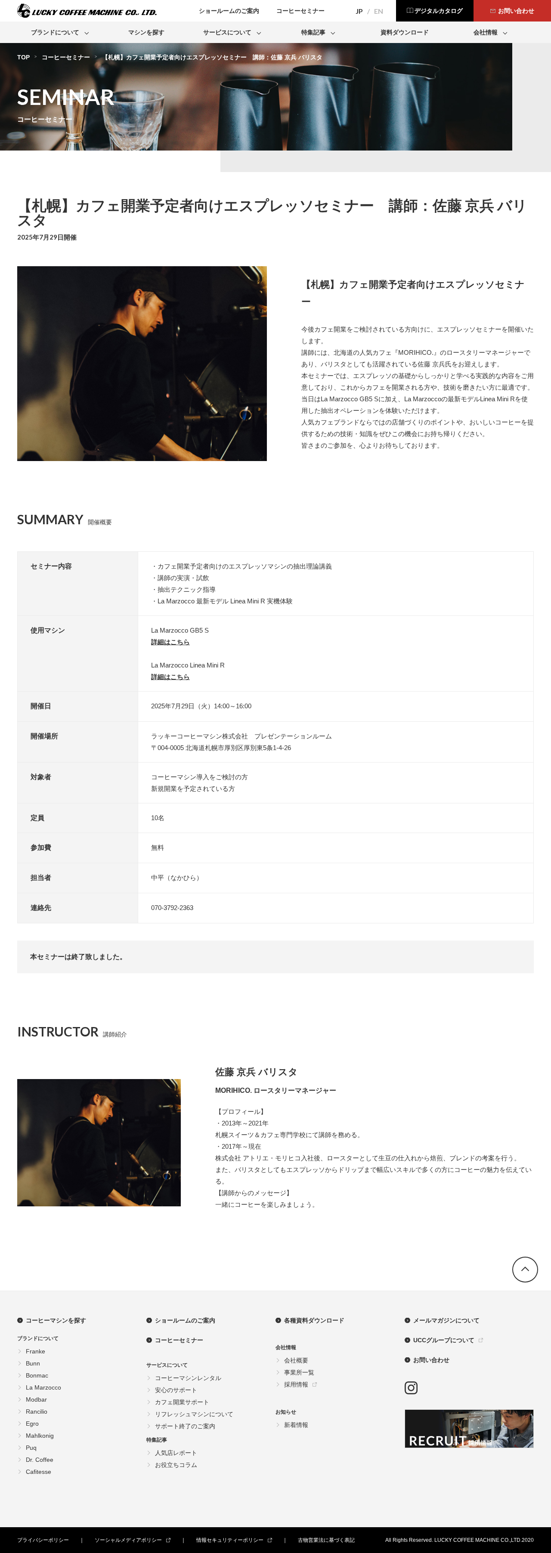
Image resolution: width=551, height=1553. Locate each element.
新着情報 (296, 1424)
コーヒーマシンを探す (56, 1320)
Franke (35, 1351)
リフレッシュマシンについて (194, 1414)
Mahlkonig (40, 1435)
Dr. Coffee (39, 1459)
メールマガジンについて (446, 1320)
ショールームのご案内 (185, 1320)
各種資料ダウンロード (314, 1320)
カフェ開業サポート (182, 1402)
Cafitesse (38, 1471)
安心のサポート (176, 1390)
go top (525, 1269)
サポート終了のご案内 (185, 1426)
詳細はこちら (170, 642)
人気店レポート (176, 1452)
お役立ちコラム (176, 1464)
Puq (31, 1447)
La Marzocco (43, 1387)
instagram (411, 1387)
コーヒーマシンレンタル (188, 1378)
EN (378, 11)
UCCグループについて (443, 1340)
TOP (23, 57)
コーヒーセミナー (66, 57)
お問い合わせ (431, 1359)
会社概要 (296, 1360)
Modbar (36, 1399)
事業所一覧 (299, 1372)
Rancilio (36, 1411)
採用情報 (296, 1384)
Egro (32, 1423)
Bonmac (37, 1375)
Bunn (33, 1363)
